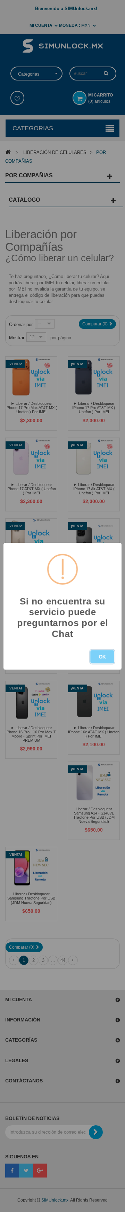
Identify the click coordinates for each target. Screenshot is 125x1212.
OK (102, 656)
